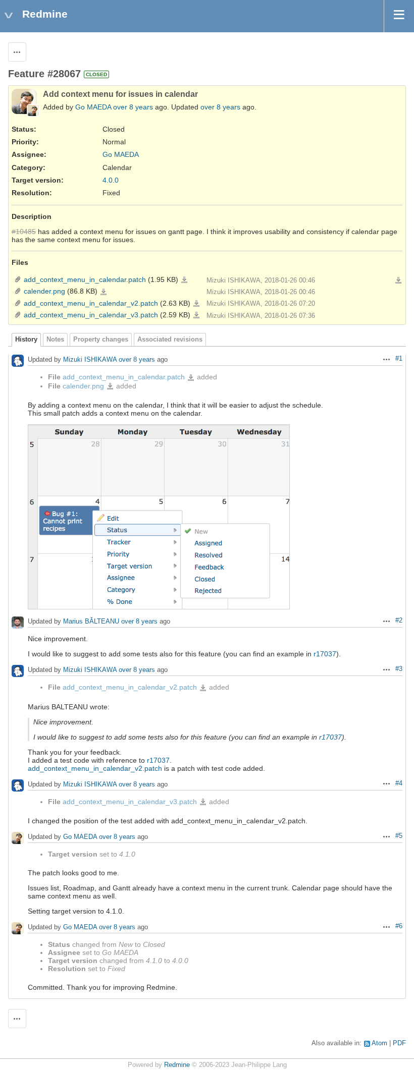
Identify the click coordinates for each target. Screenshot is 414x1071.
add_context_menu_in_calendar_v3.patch (91, 315)
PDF (399, 1043)
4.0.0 (110, 180)
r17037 (325, 654)
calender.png (44, 291)
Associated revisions (169, 339)
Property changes (100, 339)
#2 (398, 620)
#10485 (24, 232)
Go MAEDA (93, 107)
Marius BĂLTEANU (91, 622)
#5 (398, 835)
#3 (398, 668)
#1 (398, 358)
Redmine (177, 1064)
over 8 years (133, 107)
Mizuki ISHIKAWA (90, 360)
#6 (398, 926)
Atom (379, 1043)
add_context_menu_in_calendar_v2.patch (91, 303)
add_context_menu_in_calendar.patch (85, 279)
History (26, 339)
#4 (398, 783)
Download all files (398, 280)
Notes (55, 339)
